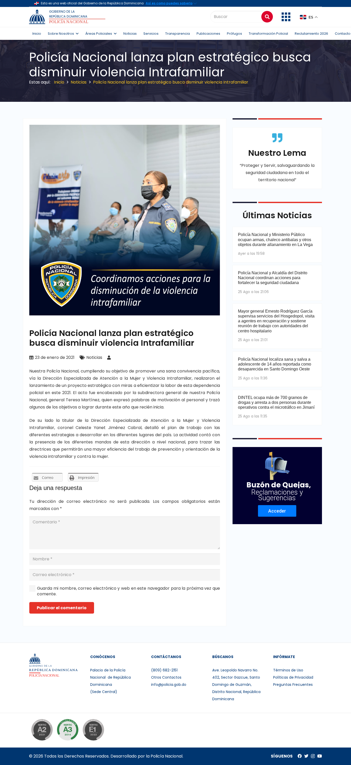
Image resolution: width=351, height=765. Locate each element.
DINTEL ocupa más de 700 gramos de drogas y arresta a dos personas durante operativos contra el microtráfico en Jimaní (276, 402)
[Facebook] (300, 756)
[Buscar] (267, 16)
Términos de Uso (288, 670)
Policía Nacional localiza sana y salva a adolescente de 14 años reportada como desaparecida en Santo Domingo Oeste (274, 364)
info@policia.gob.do (168, 684)
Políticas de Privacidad (293, 677)
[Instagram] (313, 756)
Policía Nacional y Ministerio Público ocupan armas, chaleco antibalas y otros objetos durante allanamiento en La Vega (275, 239)
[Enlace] (68, 16)
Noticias (94, 357)
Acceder (277, 511)
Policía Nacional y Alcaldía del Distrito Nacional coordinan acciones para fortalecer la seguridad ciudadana (272, 278)
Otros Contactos (166, 677)
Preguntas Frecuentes (293, 684)
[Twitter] (306, 756)
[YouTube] (319, 756)
